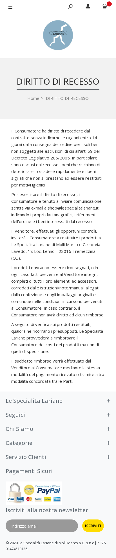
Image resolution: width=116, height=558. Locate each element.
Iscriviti (93, 525)
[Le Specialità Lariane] (58, 36)
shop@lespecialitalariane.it (73, 208)
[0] (105, 7)
